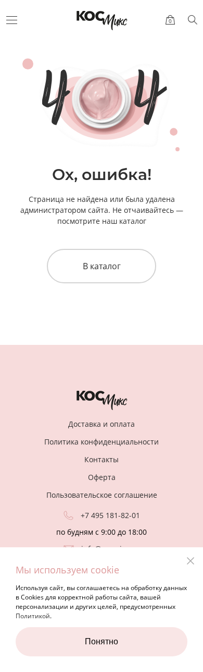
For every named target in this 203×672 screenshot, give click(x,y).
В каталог (102, 266)
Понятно (101, 641)
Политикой (33, 615)
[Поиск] (192, 20)
